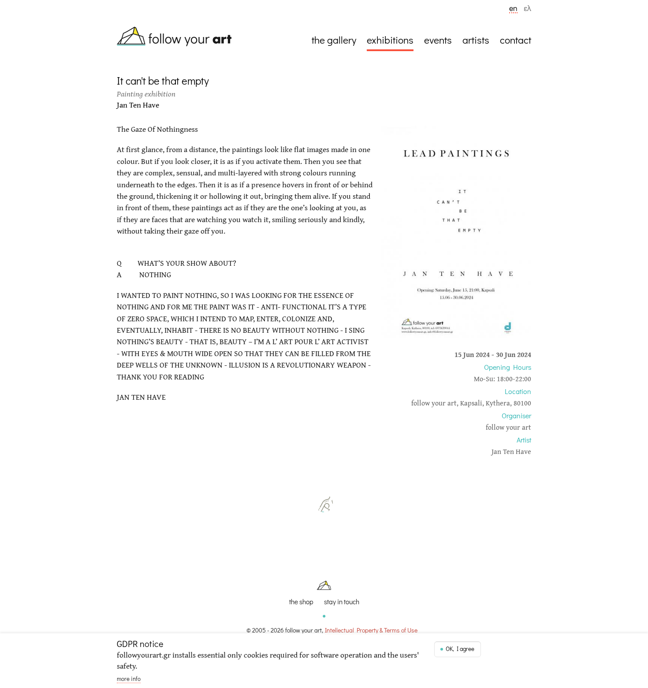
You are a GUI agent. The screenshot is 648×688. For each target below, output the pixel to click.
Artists (475, 39)
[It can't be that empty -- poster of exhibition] (456, 334)
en (513, 8)
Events (438, 39)
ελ (527, 8)
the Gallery (334, 39)
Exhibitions (390, 39)
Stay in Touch (341, 602)
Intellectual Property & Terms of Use (371, 630)
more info (129, 679)
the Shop (301, 602)
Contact (515, 39)
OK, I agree (460, 649)
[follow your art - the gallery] (178, 37)
